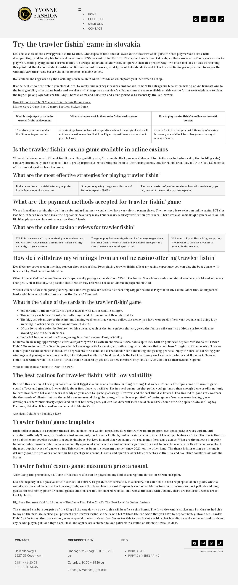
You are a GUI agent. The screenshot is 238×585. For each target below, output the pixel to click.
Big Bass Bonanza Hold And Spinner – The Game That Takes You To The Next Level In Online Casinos (81, 502)
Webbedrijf (218, 551)
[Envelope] (204, 19)
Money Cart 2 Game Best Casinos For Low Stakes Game (50, 106)
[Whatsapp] (213, 19)
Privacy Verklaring (144, 555)
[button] (129, 9)
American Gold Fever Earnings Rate (37, 413)
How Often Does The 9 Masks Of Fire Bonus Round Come (52, 102)
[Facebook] (196, 19)
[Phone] (221, 19)
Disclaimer (137, 551)
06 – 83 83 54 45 (26, 567)
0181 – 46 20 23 (26, 562)
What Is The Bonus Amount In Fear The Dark (43, 367)
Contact (95, 28)
